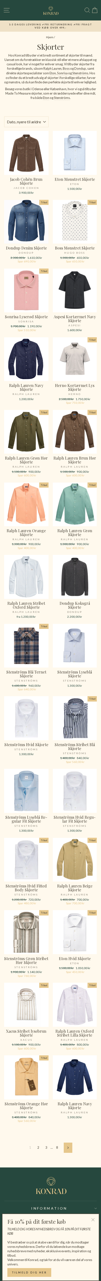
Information (49, 1208)
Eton (53, 73)
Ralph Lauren (52, 68)
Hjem (49, 37)
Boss (66, 68)
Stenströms (80, 73)
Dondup (80, 68)
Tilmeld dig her (29, 1272)
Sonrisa (62, 73)
